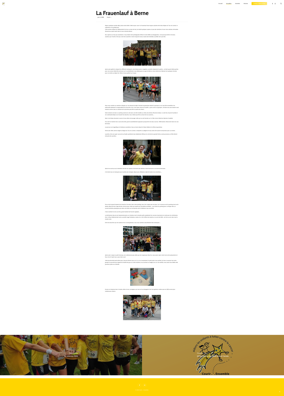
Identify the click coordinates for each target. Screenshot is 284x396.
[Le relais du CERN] (71, 355)
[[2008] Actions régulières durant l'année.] (213, 355)
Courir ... (109, 17)
